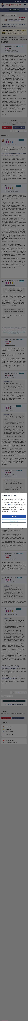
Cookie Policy (11, 504)
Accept (14, 516)
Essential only (14, 521)
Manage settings (14, 525)
